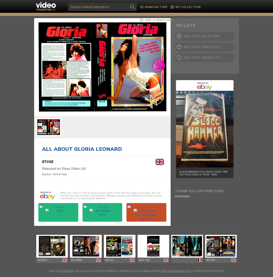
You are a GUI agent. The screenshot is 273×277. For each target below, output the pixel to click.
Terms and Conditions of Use (176, 271)
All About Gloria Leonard (82, 149)
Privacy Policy (66, 271)
